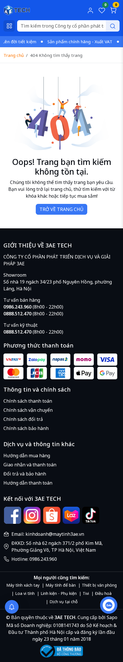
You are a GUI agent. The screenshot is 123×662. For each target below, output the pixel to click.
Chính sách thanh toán (27, 401)
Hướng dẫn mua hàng (26, 455)
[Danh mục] (9, 26)
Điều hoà (103, 593)
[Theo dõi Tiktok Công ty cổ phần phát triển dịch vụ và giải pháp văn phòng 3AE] (91, 515)
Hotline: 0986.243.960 (34, 559)
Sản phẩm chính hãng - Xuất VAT (75, 41)
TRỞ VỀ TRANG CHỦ (61, 209)
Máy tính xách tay (22, 585)
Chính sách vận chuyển (28, 410)
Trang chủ (13, 55)
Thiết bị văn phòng (99, 585)
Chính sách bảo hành (26, 428)
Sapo (111, 617)
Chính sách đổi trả (23, 419)
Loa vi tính (25, 593)
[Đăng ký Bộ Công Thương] (61, 651)
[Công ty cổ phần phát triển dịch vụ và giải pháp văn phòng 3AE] (16, 10)
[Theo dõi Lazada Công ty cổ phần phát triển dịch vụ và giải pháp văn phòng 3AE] (71, 515)
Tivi (86, 593)
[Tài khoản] (90, 10)
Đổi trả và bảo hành (24, 474)
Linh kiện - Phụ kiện (59, 593)
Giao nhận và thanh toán (29, 465)
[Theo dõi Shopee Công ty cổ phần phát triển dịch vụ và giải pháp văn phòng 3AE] (52, 515)
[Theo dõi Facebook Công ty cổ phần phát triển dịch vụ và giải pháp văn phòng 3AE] (12, 515)
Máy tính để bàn (60, 585)
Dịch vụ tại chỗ (63, 601)
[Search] (113, 26)
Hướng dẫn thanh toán (27, 483)
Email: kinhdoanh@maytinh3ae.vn (47, 534)
